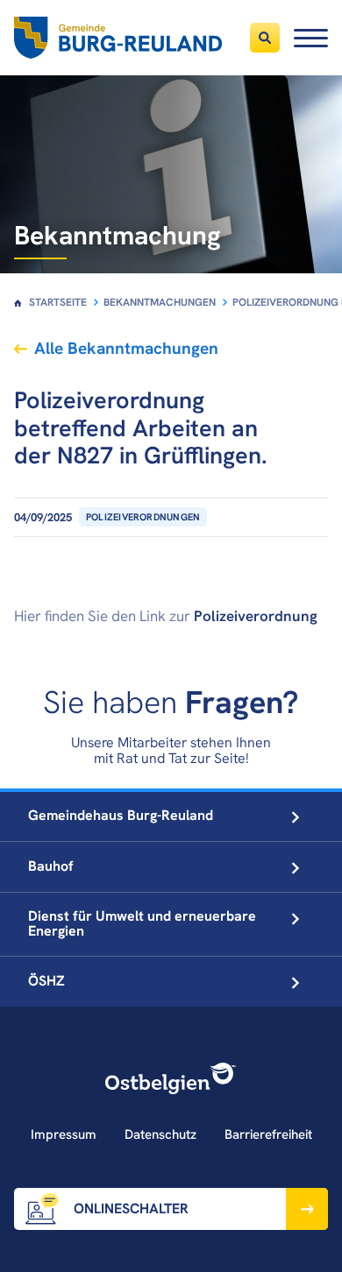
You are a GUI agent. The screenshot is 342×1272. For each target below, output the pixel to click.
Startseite (58, 302)
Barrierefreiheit (268, 1134)
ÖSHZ (46, 981)
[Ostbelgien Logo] (171, 1078)
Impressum (63, 1134)
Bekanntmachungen (159, 302)
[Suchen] (265, 38)
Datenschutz (160, 1134)
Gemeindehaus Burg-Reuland (120, 815)
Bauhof (51, 866)
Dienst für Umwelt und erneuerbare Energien (142, 923)
